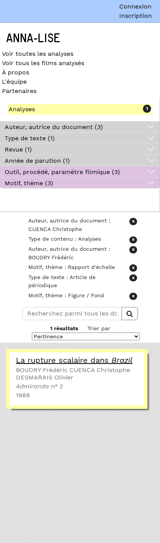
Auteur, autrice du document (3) (54, 127)
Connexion (135, 6)
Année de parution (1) (37, 160)
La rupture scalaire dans (74, 360)
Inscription (135, 15)
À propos (15, 72)
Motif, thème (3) (29, 183)
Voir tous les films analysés (43, 63)
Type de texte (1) (30, 138)
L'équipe (14, 81)
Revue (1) (18, 149)
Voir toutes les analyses (37, 53)
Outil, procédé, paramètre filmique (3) (62, 172)
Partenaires (19, 91)
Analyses (22, 109)
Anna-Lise (33, 38)
